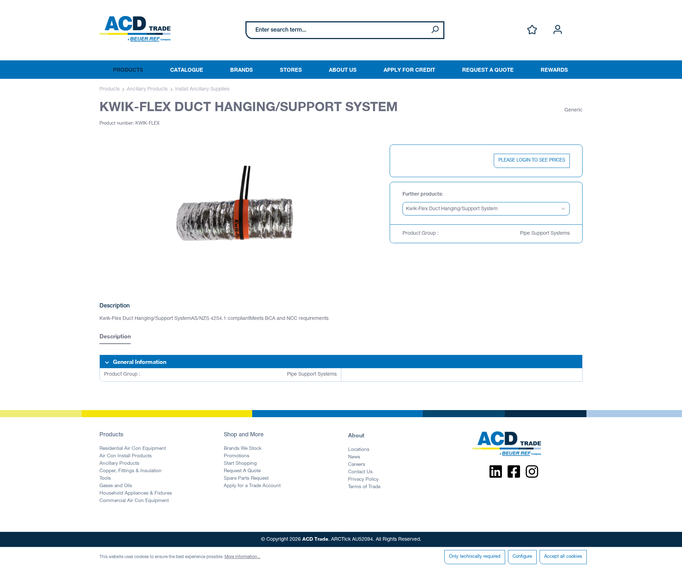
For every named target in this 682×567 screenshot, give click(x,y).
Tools (105, 478)
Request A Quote (242, 471)
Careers (356, 464)
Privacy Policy (363, 479)
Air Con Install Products (125, 456)
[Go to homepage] (134, 29)
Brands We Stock (242, 448)
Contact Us (360, 472)
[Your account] (557, 30)
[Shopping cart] (578, 22)
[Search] (434, 30)
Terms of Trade (364, 487)
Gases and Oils (115, 486)
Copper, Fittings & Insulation (130, 471)
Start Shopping (240, 463)
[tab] (115, 337)
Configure (522, 557)
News (354, 457)
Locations (358, 449)
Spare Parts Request (246, 478)
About (356, 435)
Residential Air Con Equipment (132, 448)
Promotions (236, 456)
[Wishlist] (532, 30)
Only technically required (474, 557)
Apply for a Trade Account (252, 486)
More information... (242, 557)
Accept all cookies (563, 557)
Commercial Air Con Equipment (134, 500)
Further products (422, 194)
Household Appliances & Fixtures (135, 493)
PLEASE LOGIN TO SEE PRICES (531, 160)
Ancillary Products (119, 463)
